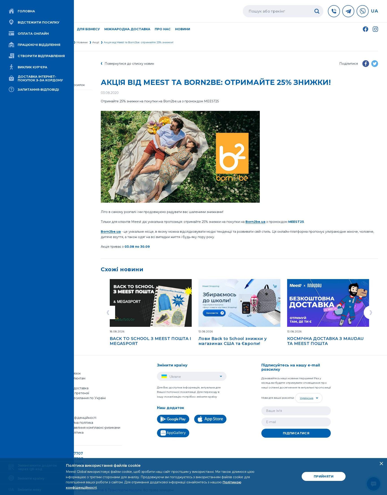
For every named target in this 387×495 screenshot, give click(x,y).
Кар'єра (59, 412)
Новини (182, 29)
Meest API (61, 437)
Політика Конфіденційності (74, 417)
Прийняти (323, 476)
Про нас (59, 403)
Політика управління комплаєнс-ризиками (86, 427)
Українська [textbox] (306, 398)
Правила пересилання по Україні (79, 398)
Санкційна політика (68, 432)
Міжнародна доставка (127, 29)
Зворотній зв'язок (67, 373)
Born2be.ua (255, 222)
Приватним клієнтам (69, 378)
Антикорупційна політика (73, 422)
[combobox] (308, 398)
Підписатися (296, 433)
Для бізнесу (62, 383)
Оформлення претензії (71, 393)
